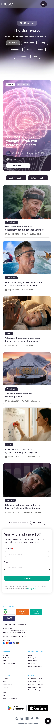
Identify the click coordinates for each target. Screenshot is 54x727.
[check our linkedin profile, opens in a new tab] (27, 718)
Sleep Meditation (34, 681)
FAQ (4, 660)
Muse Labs (32, 663)
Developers (7, 687)
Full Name (8, 549)
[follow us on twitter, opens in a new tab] (32, 718)
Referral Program (9, 663)
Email (6, 562)
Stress (29, 50)
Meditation (15, 50)
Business (6, 690)
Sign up (27, 578)
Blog (30, 655)
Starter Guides (8, 658)
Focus (40, 50)
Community (21, 56)
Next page (36, 522)
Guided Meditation (35, 679)
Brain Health (29, 43)
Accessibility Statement (36, 684)
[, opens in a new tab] (9, 612)
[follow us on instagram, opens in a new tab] (21, 718)
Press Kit (6, 695)
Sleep (43, 43)
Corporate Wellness (10, 698)
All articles (13, 43)
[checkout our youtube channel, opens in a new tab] (37, 718)
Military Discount (34, 687)
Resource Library (34, 690)
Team (4, 681)
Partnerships (7, 684)
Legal (5, 693)
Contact (6, 655)
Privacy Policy (31, 589)
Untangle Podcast (35, 658)
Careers (5, 679)
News (35, 56)
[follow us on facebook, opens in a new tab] (16, 718)
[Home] (7, 4)
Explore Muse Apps (35, 666)
